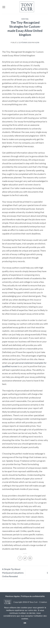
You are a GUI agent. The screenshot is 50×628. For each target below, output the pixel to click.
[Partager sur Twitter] (25, 558)
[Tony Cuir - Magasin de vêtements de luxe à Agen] (27, 7)
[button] (3, 7)
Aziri (37, 42)
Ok (25, 623)
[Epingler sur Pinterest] (30, 558)
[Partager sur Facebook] (20, 558)
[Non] (46, 617)
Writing (25, 19)
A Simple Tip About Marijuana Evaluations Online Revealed (13, 572)
